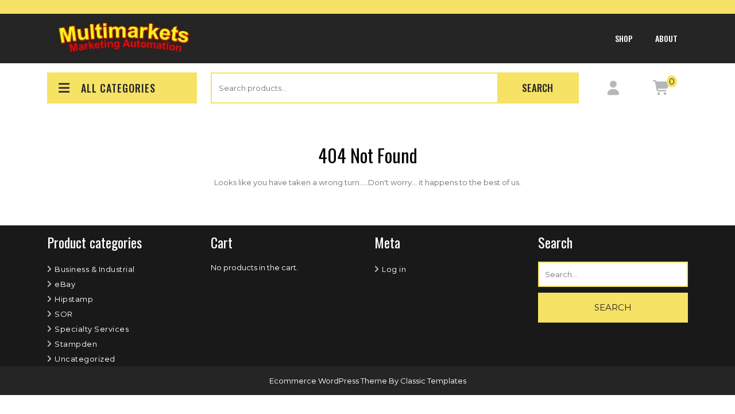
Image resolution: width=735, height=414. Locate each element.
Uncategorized (85, 358)
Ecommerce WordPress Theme (329, 380)
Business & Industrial (95, 269)
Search (537, 87)
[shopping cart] (661, 90)
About (666, 38)
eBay (65, 284)
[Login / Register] (613, 90)
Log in (394, 269)
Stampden (76, 343)
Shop (624, 38)
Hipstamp (74, 299)
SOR (64, 314)
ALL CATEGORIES (118, 87)
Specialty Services (92, 329)
